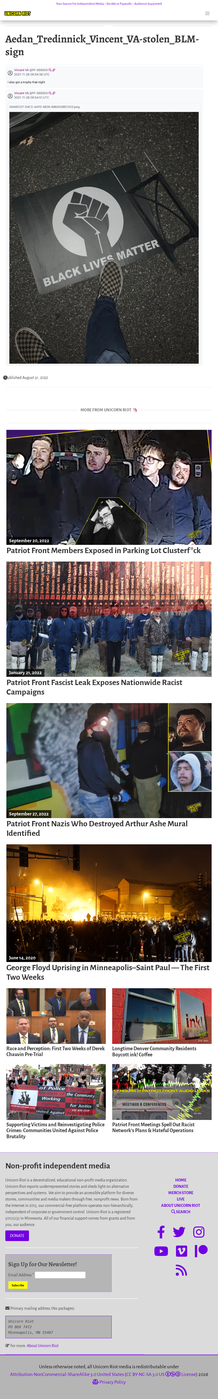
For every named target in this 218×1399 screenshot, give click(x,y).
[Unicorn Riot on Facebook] (161, 1233)
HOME (180, 1180)
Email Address (21, 1275)
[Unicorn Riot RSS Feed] (181, 1271)
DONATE (17, 1236)
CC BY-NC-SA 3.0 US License (161, 1374)
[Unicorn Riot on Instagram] (199, 1233)
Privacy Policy (112, 1382)
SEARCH (182, 1212)
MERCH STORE (180, 1193)
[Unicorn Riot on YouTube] (161, 1252)
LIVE (181, 1199)
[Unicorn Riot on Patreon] (201, 1252)
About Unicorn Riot (42, 1346)
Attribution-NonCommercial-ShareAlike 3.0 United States (67, 1374)
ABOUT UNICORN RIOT (180, 1205)
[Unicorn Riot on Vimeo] (181, 1252)
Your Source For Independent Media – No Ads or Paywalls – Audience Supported (109, 4)
